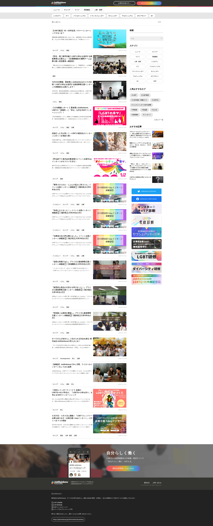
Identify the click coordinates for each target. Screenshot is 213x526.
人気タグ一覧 (158, 120)
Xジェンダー (112, 16)
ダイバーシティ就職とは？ (149, 3)
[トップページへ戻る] (64, 3)
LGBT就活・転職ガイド (140, 100)
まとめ (155, 110)
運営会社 (147, 483)
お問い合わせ (157, 483)
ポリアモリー (141, 16)
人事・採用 (98, 10)
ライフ (77, 10)
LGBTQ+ (156, 100)
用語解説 (87, 10)
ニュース (56, 10)
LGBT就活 (145, 95)
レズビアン (57, 16)
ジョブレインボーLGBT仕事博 (142, 105)
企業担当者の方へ (124, 3)
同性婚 (135, 110)
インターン (147, 114)
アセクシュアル (127, 16)
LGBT (134, 95)
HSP (155, 81)
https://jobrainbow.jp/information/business (68, 519)
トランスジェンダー (97, 16)
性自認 (145, 110)
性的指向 (135, 114)
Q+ (152, 16)
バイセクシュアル (79, 16)
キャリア (67, 10)
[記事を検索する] (161, 38)
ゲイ (67, 16)
